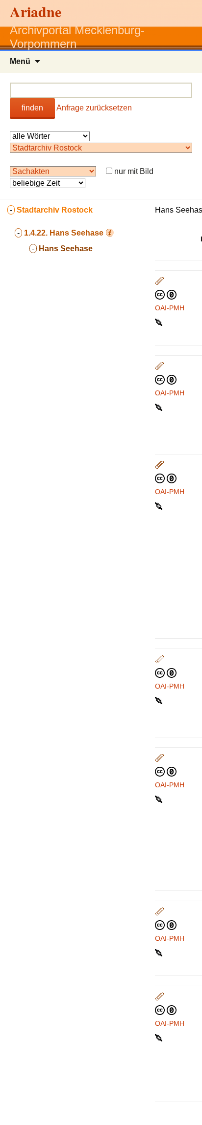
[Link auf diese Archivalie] (159, 321)
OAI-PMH (169, 308)
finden (32, 108)
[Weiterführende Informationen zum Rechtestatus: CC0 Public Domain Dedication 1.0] (166, 294)
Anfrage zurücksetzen (94, 108)
